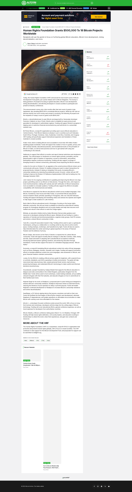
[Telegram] (101, 486)
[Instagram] (98, 486)
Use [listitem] (48, 340)
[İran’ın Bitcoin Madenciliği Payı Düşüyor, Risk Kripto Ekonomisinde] (52, 410)
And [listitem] (25, 340)
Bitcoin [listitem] (32, 340)
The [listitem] (42, 340)
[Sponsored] (66, 22)
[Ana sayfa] (22, 8)
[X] (105, 486)
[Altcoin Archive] (29, 3)
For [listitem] (37, 340)
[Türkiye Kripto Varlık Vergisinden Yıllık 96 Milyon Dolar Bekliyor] (32, 410)
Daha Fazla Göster (92, 147)
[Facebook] (94, 486)
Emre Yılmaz (31, 43)
